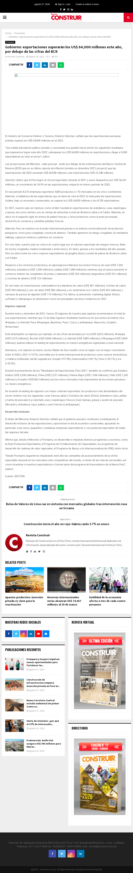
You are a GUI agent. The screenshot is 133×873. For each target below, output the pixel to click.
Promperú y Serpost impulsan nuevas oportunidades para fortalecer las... (43, 662)
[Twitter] (62, 853)
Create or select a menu (87, 4)
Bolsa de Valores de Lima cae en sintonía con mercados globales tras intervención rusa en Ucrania (66, 506)
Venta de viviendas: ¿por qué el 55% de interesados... (42, 722)
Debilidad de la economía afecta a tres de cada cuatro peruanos (107, 601)
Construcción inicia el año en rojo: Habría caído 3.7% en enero (66, 524)
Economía (10, 42)
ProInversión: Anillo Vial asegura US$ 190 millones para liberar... (43, 743)
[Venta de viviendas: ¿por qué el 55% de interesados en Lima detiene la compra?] (14, 725)
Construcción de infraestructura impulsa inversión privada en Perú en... (43, 683)
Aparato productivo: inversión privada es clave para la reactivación (24, 601)
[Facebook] (52, 853)
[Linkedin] (80, 853)
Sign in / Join (63, 4)
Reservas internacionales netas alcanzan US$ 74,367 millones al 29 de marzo (64, 601)
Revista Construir (16, 57)
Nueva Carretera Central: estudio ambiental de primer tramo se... (42, 703)
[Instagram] (71, 853)
